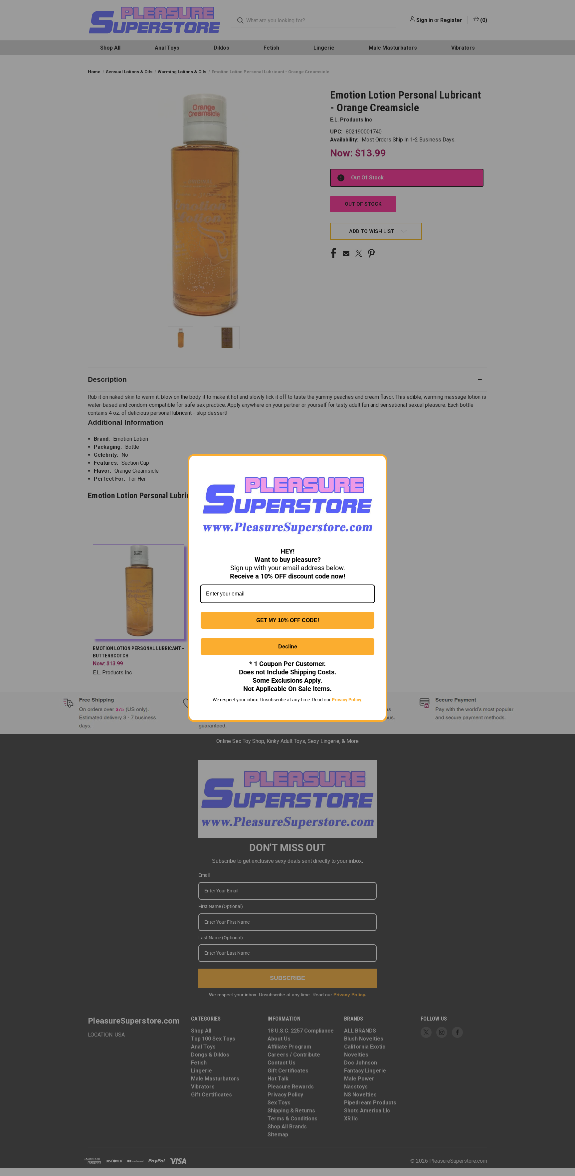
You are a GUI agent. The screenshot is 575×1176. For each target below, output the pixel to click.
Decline (287, 646)
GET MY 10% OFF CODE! (287, 620)
